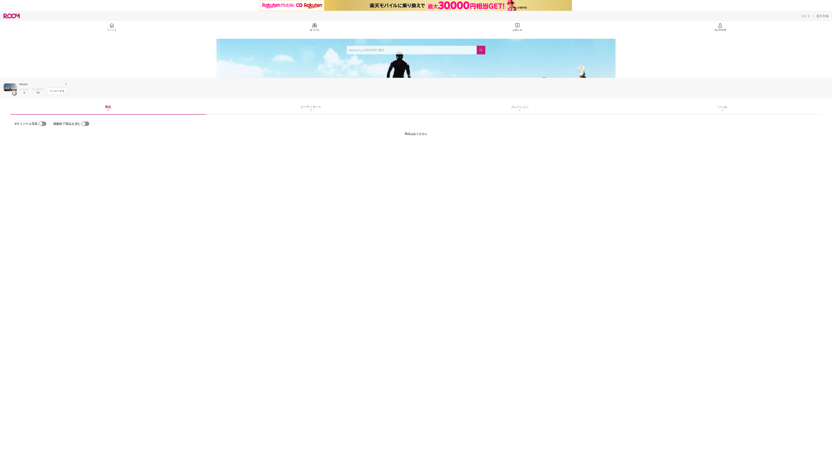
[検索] (481, 50)
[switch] (42, 124)
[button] (10, 87)
